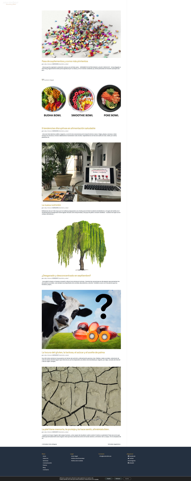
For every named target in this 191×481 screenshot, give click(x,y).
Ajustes (127, 478)
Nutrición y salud (63, 64)
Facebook (132, 456)
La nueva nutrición (51, 205)
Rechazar (118, 478)
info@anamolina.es (105, 456)
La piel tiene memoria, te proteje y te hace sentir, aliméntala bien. (75, 429)
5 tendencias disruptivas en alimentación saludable (68, 128)
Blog (178, 3)
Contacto (185, 3)
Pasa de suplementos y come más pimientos (65, 61)
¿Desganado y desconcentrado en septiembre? (66, 275)
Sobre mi (146, 3)
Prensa (172, 3)
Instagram (132, 461)
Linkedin (131, 463)
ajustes (96, 479)
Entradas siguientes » (114, 444)
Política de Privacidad (77, 458)
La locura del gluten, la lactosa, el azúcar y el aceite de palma (73, 352)
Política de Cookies (77, 461)
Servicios (154, 3)
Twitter (131, 458)
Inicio (139, 3)
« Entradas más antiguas (49, 444)
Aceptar (109, 478)
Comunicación (163, 3)
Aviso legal (74, 456)
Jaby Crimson (48, 64)
